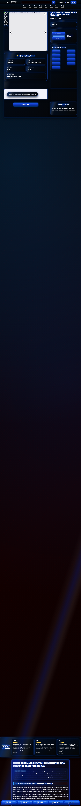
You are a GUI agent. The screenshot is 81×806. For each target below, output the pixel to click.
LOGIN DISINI (59, 38)
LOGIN (25, 802)
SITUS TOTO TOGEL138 (20, 771)
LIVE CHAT (72, 802)
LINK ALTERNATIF (56, 802)
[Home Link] (15, 2)
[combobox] (36, 2)
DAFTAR (41, 802)
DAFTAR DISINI (58, 33)
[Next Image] (45, 32)
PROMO (10, 802)
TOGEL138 (25, 104)
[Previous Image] (11, 32)
